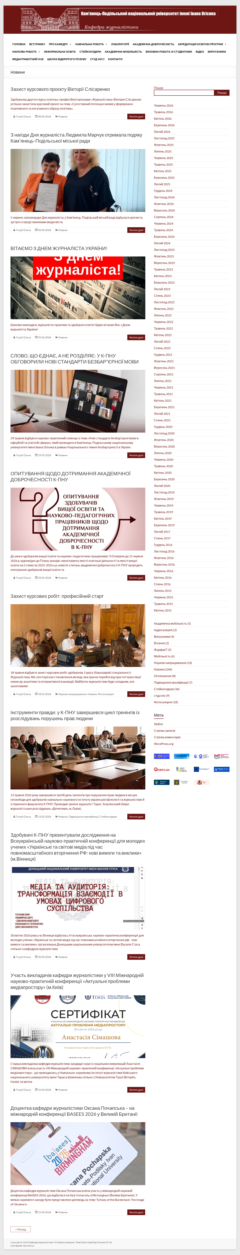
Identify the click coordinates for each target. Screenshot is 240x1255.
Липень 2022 (163, 315)
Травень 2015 (163, 603)
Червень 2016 (163, 571)
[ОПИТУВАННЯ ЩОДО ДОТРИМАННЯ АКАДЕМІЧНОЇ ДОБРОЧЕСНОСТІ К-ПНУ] (77, 489)
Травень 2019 (163, 512)
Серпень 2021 (163, 374)
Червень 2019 (163, 505)
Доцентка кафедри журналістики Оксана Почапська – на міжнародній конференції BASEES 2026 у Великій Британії (73, 1111)
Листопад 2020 (164, 433)
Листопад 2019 (164, 492)
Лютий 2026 (162, 131)
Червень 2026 (163, 105)
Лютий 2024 (162, 243)
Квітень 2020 (163, 472)
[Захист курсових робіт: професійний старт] (77, 606)
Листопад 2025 (164, 138)
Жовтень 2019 (164, 499)
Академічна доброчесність (153, 44)
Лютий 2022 (162, 341)
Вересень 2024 (164, 210)
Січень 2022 (162, 348)
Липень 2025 (163, 151)
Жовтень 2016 (164, 558)
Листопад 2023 (164, 249)
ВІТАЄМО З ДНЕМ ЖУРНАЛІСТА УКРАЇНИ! (58, 248)
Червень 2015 (163, 597)
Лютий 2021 (162, 413)
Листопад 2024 (164, 197)
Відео (200, 51)
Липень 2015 (163, 590)
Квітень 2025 (163, 171)
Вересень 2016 (164, 564)
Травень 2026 (163, 112)
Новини (63, 116)
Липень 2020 (163, 453)
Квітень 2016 (163, 577)
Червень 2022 (163, 322)
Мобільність (162, 656)
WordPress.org (163, 743)
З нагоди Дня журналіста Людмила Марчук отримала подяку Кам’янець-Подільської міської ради (76, 138)
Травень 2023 (163, 269)
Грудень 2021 (163, 354)
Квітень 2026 (163, 118)
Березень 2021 (164, 407)
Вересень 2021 (164, 367)
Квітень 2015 (163, 610)
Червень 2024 (163, 223)
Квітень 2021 (163, 400)
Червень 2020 (163, 459)
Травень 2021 (163, 394)
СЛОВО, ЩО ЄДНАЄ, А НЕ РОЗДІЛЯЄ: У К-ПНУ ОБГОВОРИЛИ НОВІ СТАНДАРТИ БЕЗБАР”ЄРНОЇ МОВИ (74, 359)
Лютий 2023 (162, 289)
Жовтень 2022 (164, 308)
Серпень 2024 (163, 217)
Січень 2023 (162, 295)
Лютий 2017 (162, 531)
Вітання (159, 643)
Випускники (217, 51)
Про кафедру (58, 44)
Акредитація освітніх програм (200, 44)
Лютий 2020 (162, 485)
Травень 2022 (163, 328)
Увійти (158, 724)
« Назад (20, 1229)
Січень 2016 (162, 584)
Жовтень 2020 (164, 440)
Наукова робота (24, 51)
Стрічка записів (164, 730)
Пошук (158, 88)
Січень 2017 (162, 538)
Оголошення (163, 676)
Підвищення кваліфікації (83, 816)
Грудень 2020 (163, 426)
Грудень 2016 (163, 544)
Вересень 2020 (164, 446)
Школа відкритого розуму (66, 59)
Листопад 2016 (164, 551)
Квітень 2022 (163, 335)
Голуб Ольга (23, 116)
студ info (159, 695)
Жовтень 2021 (164, 361)
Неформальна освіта (60, 51)
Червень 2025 (163, 158)
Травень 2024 (163, 230)
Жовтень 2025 (164, 145)
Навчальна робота (89, 44)
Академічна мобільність (123, 51)
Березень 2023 (164, 282)
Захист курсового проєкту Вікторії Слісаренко (60, 89)
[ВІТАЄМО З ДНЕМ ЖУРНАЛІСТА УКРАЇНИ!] (77, 258)
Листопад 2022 (164, 302)
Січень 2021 (162, 420)
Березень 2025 (164, 177)
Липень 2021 (163, 381)
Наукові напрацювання (72, 694)
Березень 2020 (164, 479)
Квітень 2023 (163, 276)
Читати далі (136, 116)
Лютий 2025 (162, 184)
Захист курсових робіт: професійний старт (57, 596)
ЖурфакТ (160, 649)
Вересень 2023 (164, 263)
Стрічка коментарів (167, 737)
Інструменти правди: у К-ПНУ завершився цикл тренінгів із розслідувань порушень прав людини (75, 715)
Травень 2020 (163, 466)
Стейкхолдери (90, 51)
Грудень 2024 (163, 190)
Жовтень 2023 (164, 256)
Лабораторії (120, 44)
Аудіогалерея (163, 630)
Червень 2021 (163, 387)
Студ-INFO (97, 59)
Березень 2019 (164, 525)
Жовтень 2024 (164, 204)
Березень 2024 (164, 236)
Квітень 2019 (163, 518)
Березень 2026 (164, 125)
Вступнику (37, 44)
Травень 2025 (163, 164)
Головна (19, 44)
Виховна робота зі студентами (169, 51)
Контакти (115, 59)
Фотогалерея (106, 694)
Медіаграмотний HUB (28, 59)
